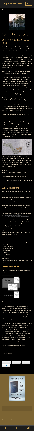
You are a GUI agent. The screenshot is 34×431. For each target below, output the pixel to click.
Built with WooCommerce (9, 422)
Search (17, 428)
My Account (5, 428)
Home (5, 10)
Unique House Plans (12, 3)
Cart (26, 427)
